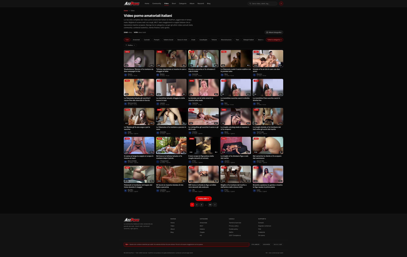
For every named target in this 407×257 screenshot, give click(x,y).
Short (174, 3)
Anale (193, 40)
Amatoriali (136, 40)
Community (156, 3)
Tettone (214, 40)
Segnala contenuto (264, 226)
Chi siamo (261, 235)
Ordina (130, 45)
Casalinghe (203, 40)
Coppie (202, 232)
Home (147, 3)
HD (201, 235)
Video (166, 3)
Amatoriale (203, 223)
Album (192, 3)
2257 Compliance (235, 235)
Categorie (182, 3)
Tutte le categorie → (274, 40)
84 (210, 205)
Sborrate (261, 40)
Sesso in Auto (182, 40)
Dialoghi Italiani (248, 40)
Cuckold (147, 40)
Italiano (202, 229)
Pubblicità (261, 232)
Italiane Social (168, 40)
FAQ (259, 229)
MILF (201, 226)
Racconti (201, 3)
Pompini (156, 40)
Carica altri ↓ (203, 199)
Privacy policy (234, 226)
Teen (237, 40)
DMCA (231, 232)
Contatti (261, 223)
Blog (208, 3)
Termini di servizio (235, 223)
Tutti (127, 40)
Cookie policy (233, 229)
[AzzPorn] (131, 3)
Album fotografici (275, 32)
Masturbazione (226, 40)
